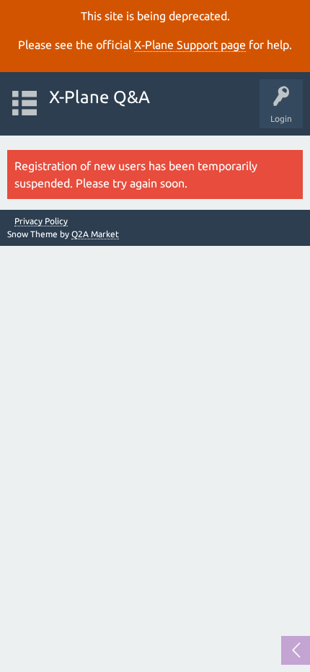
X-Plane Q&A (99, 97)
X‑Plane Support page (190, 44)
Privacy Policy (41, 221)
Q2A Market (95, 234)
